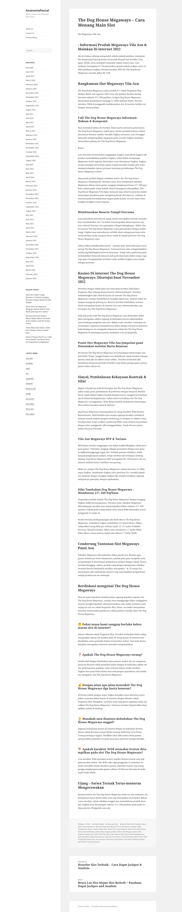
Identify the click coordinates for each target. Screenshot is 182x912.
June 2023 (30, 219)
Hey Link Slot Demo (112, 837)
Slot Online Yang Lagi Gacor (89, 842)
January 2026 (31, 89)
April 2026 (30, 76)
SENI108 (29, 383)
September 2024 (32, 156)
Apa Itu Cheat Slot (103, 826)
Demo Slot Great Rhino (137, 829)
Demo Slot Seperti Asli (115, 834)
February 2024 (31, 186)
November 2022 (32, 249)
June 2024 (30, 169)
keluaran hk (30, 389)
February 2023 (31, 236)
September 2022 (32, 257)
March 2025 (30, 131)
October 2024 (31, 152)
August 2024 (31, 160)
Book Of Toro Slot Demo (120, 826)
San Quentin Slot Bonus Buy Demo (109, 839)
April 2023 (30, 228)
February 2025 (31, 135)
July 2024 (29, 164)
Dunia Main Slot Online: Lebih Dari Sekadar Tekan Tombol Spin (38, 330)
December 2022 (32, 245)
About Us (29, 29)
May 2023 (29, 223)
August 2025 (31, 110)
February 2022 (31, 274)
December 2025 (32, 93)
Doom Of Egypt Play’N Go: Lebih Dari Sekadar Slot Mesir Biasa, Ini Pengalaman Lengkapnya (39, 339)
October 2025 (31, 101)
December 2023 (32, 194)
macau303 (30, 399)
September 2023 (32, 207)
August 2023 (31, 211)
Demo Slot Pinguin (124, 832)
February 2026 (31, 84)
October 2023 (31, 202)
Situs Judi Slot (112, 824)
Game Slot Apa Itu (97, 837)
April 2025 (30, 127)
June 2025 (30, 118)
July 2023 (29, 215)
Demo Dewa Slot (100, 829)
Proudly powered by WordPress (104, 906)
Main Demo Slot (140, 837)
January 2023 (31, 240)
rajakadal (29, 378)
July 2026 (29, 68)
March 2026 (30, 80)
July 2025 (29, 114)
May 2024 (29, 173)
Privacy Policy (31, 37)
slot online (30, 404)
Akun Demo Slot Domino (131, 824)
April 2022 (30, 266)
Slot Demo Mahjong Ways (134, 839)
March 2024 (30, 181)
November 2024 (32, 148)
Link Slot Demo (127, 837)
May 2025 (29, 122)
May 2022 (29, 261)
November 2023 (32, 198)
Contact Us (30, 33)
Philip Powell (99, 824)
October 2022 (31, 253)
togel (28, 368)
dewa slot (29, 409)
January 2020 (31, 278)
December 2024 (32, 143)
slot (27, 373)
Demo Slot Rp (99, 834)
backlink (29, 363)
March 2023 (30, 232)
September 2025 (32, 105)
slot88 (28, 394)
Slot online (30, 414)
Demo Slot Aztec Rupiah (117, 829)
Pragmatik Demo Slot (86, 839)
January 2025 (31, 139)
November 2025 (32, 97)
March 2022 (30, 270)
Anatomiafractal (37, 10)
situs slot (29, 358)
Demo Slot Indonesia (86, 832)
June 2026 (30, 72)
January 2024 (31, 190)
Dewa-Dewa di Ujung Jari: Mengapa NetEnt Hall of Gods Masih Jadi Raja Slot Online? (37, 309)
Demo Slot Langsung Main (105, 832)
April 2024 (30, 177)
